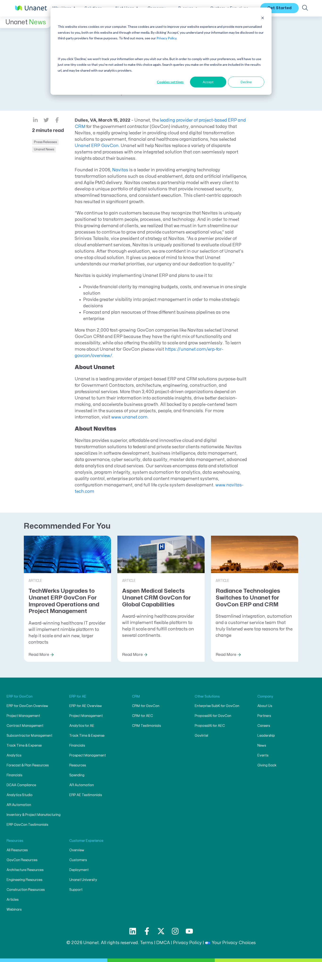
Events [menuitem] (262, 755)
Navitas (120, 170)
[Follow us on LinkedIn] (132, 931)
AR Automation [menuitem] (19, 804)
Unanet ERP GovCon (97, 146)
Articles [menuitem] (12, 899)
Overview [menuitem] (76, 850)
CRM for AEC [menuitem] (142, 715)
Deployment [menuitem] (79, 870)
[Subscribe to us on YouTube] (189, 931)
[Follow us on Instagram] (175, 931)
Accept (208, 82)
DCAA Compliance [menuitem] (21, 785)
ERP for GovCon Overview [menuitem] (27, 705)
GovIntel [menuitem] (201, 735)
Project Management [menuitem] (23, 715)
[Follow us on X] (161, 931)
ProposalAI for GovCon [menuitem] (213, 715)
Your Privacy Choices (234, 943)
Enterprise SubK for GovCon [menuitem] (217, 705)
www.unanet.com (129, 417)
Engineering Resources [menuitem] (24, 879)
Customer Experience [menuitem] (86, 840)
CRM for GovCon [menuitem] (145, 705)
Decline (246, 82)
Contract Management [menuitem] (25, 725)
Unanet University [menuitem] (83, 879)
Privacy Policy (166, 38)
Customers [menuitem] (78, 860)
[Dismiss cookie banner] (262, 18)
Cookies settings (170, 82)
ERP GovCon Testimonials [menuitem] (27, 824)
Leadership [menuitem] (266, 735)
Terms (146, 943)
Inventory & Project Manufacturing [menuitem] (34, 814)
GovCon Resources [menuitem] (22, 860)
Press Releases (45, 142)
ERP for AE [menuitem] (77, 696)
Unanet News (44, 149)
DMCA (163, 943)
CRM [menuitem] (136, 696)
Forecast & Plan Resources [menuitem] (28, 765)
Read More (39, 655)
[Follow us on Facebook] (147, 931)
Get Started (279, 8)
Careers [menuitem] (263, 725)
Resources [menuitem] (77, 765)
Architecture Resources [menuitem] (25, 870)
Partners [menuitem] (264, 715)
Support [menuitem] (76, 889)
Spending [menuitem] (76, 775)
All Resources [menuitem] (17, 850)
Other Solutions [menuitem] (207, 696)
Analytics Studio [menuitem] (20, 795)
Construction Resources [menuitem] (26, 889)
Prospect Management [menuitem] (87, 755)
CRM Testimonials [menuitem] (146, 725)
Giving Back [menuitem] (267, 765)
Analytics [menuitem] (14, 755)
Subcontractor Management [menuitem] (29, 735)
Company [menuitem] (265, 696)
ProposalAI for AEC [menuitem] (210, 725)
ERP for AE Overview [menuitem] (85, 705)
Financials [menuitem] (14, 775)
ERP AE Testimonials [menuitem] (85, 795)
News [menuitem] (261, 745)
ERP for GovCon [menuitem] (20, 696)
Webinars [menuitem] (14, 909)
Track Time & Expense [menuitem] (24, 745)
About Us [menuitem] (264, 705)
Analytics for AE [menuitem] (81, 725)
